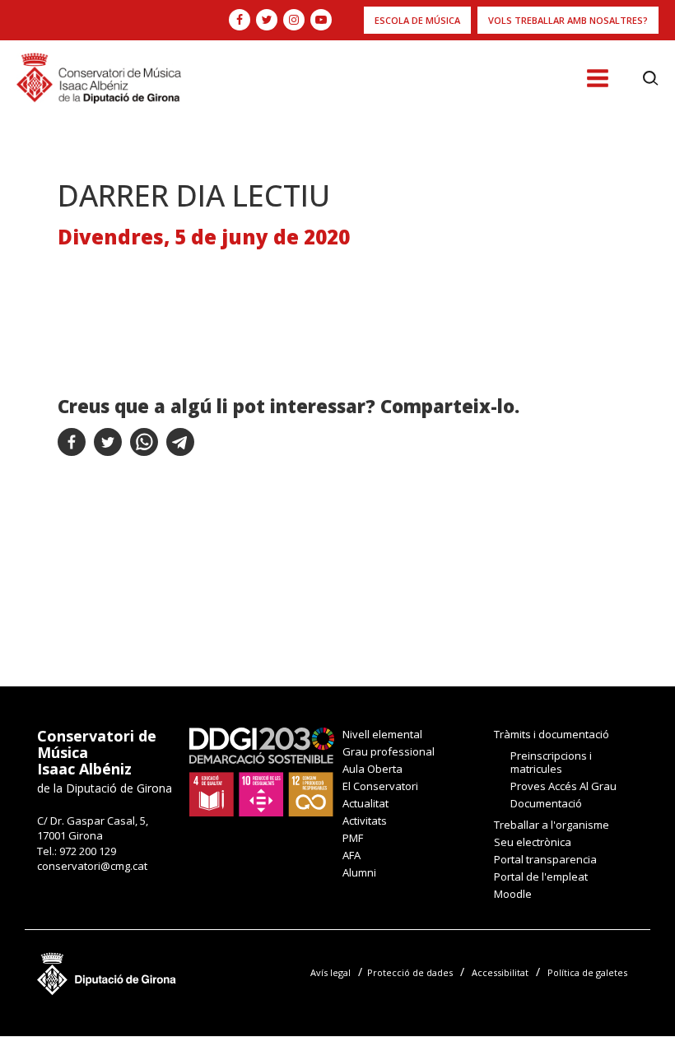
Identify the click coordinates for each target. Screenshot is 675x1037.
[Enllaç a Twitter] (266, 19)
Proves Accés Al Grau (563, 786)
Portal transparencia (545, 859)
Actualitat (365, 803)
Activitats (364, 820)
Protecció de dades (410, 972)
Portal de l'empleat (541, 876)
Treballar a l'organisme (551, 824)
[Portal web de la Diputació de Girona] (107, 969)
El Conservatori (380, 786)
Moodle (513, 893)
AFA (351, 855)
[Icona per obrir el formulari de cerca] (651, 78)
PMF (352, 837)
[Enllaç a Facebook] (239, 19)
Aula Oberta (372, 768)
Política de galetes (587, 972)
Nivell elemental (382, 734)
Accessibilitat (500, 972)
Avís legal (330, 972)
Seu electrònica (532, 842)
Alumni (359, 872)
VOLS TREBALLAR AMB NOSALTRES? (568, 20)
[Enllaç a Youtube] (321, 19)
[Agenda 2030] (261, 770)
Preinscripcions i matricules (551, 762)
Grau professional (388, 751)
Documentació (546, 803)
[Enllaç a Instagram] (294, 19)
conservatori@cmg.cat (92, 865)
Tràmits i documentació (551, 734)
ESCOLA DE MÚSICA (417, 20)
